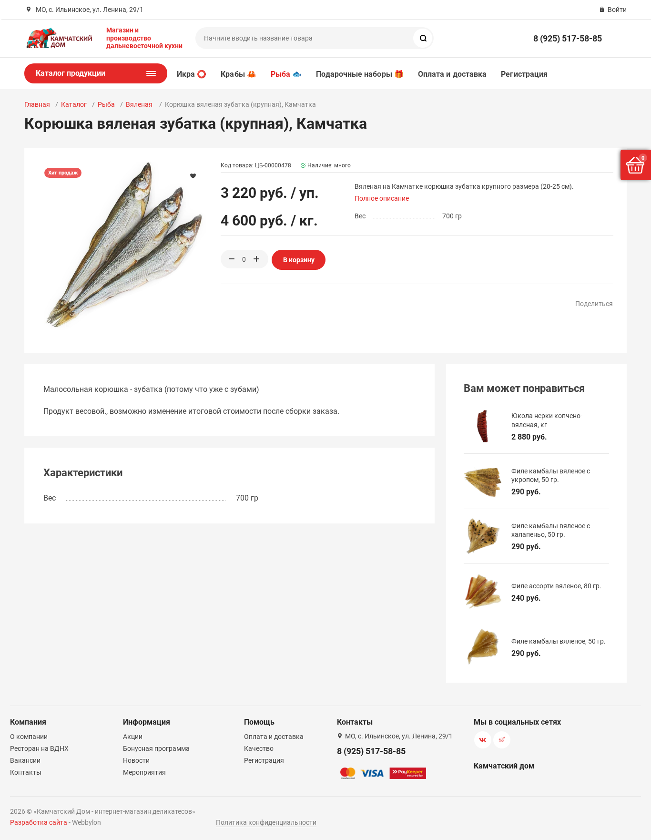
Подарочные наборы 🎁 (360, 74)
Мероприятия (144, 772)
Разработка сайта (38, 822)
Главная (37, 104)
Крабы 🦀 (238, 74)
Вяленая (140, 104)
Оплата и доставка (452, 74)
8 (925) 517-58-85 (567, 38)
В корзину (299, 260)
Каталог (74, 104)
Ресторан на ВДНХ (39, 748)
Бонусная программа (156, 748)
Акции (132, 736)
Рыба (106, 104)
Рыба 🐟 (286, 74)
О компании (29, 736)
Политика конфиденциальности (266, 822)
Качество (259, 748)
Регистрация (524, 74)
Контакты (25, 772)
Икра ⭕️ (191, 74)
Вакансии (25, 760)
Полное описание (382, 198)
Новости (136, 760)
